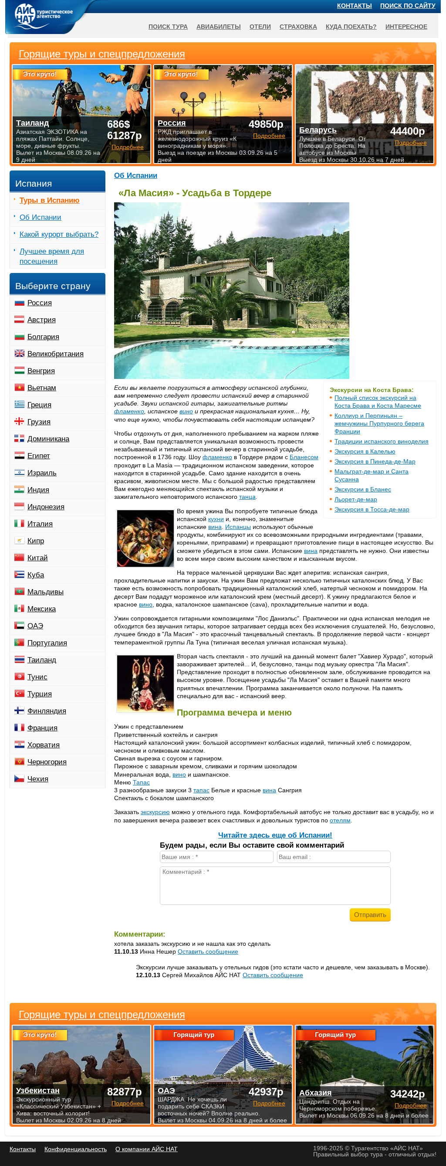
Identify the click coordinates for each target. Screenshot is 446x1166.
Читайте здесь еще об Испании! (275, 835)
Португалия (47, 643)
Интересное (406, 26)
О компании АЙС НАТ (146, 1149)
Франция (42, 728)
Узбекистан (38, 1090)
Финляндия (46, 711)
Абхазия (315, 1092)
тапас (201, 790)
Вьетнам (41, 388)
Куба (35, 575)
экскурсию (155, 811)
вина (215, 526)
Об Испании (135, 175)
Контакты (354, 5)
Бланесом (304, 456)
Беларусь (318, 130)
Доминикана (48, 439)
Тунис (37, 677)
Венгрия (41, 371)
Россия (39, 303)
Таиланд (41, 660)
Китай (37, 558)
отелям (340, 820)
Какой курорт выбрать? (59, 234)
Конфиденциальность (75, 1149)
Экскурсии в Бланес (362, 489)
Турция (39, 694)
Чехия (37, 779)
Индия (38, 490)
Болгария (43, 337)
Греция (39, 405)
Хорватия (43, 745)
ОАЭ (35, 626)
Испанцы (238, 526)
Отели (260, 26)
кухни (216, 518)
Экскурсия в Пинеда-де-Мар (375, 461)
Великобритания (55, 354)
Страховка (298, 26)
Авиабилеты (218, 26)
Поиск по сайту (408, 5)
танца (247, 496)
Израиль (42, 473)
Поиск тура (168, 26)
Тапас (141, 782)
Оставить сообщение (208, 951)
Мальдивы (45, 592)
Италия (40, 524)
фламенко (129, 411)
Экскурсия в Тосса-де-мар (371, 509)
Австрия (41, 320)
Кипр (35, 541)
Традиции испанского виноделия (381, 441)
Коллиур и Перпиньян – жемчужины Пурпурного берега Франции (379, 423)
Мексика (41, 609)
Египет (38, 456)
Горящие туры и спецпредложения (102, 1014)
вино (186, 411)
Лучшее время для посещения (52, 256)
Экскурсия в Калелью (364, 451)
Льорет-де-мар (355, 499)
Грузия (39, 422)
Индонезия (45, 507)
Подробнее (128, 1103)
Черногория (47, 762)
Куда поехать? (351, 26)
